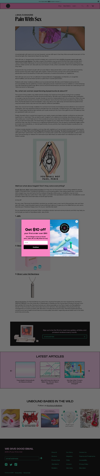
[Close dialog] (76, 221)
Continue (36, 247)
